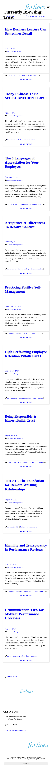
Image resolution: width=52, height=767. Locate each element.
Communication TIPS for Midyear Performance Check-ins (24, 614)
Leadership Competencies (15, 51)
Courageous (38, 591)
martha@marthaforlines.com (15, 730)
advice (23, 75)
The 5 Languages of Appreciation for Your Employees (22, 162)
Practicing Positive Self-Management (23, 289)
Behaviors (41, 75)
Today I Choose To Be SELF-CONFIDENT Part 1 (26, 96)
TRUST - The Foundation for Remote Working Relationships (24, 485)
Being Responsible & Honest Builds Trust (20, 418)
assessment (32, 75)
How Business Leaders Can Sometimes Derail (25, 31)
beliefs (19, 140)
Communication (29, 140)
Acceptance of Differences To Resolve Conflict (25, 225)
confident (40, 140)
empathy (45, 204)
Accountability (23, 269)
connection (36, 204)
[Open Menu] (48, 7)
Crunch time (45, 333)
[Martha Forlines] (23, 7)
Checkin (34, 656)
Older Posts (12, 676)
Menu (27, 764)
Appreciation (12, 204)
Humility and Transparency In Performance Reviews (26, 547)
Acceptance (11, 269)
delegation (43, 527)
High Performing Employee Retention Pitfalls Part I (26, 354)
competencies (37, 398)
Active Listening (13, 75)
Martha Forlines (36, 16)
